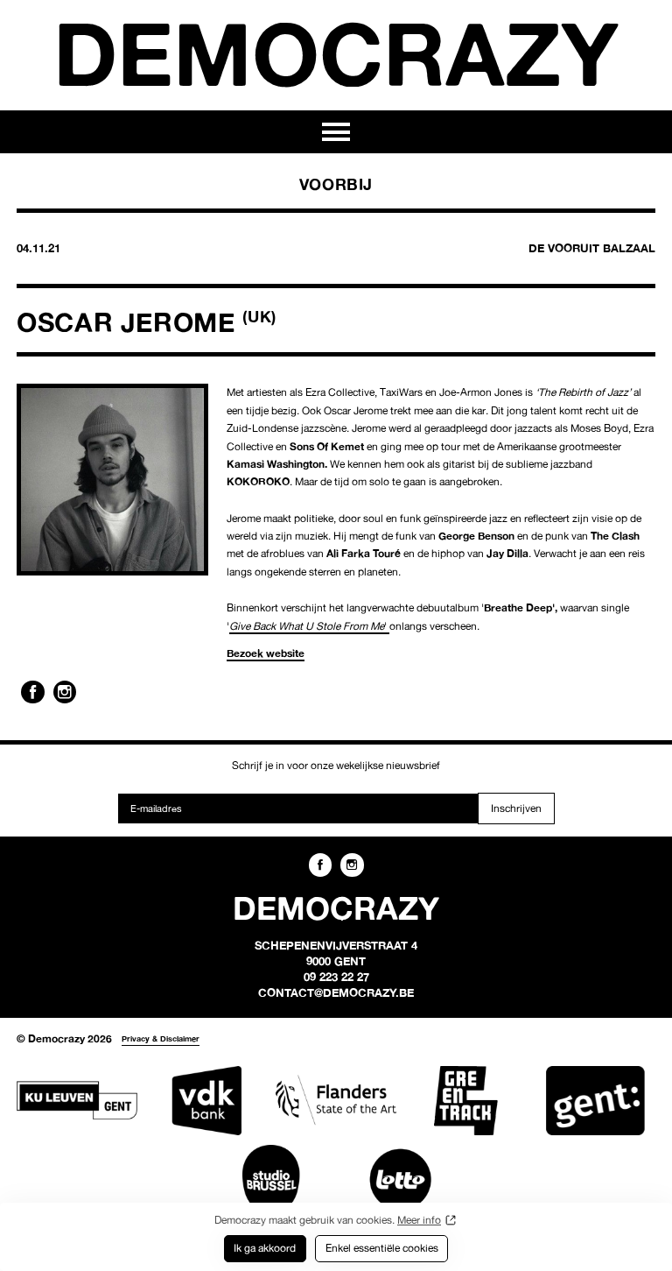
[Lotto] (400, 1179)
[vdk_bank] (206, 1100)
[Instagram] (64, 692)
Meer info (419, 1219)
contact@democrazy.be (336, 992)
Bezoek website (265, 653)
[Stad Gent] (595, 1100)
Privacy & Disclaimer (161, 1038)
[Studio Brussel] (271, 1179)
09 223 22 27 (336, 977)
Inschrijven (516, 808)
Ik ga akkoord (265, 1247)
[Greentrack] (465, 1100)
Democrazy (336, 53)
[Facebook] (32, 692)
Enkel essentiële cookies (382, 1247)
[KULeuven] (77, 1100)
